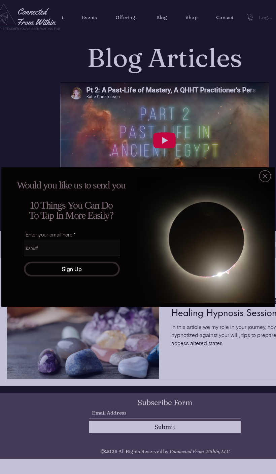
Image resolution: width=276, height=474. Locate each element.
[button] (265, 176)
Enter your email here (49, 234)
